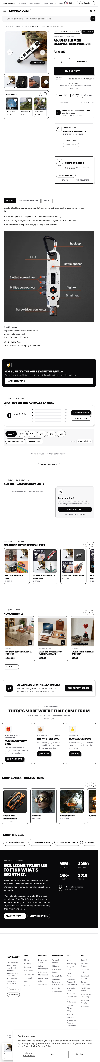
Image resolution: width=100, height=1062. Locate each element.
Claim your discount (49, 534)
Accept (54, 1054)
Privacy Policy (44, 1046)
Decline (79, 1054)
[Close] (85, 508)
